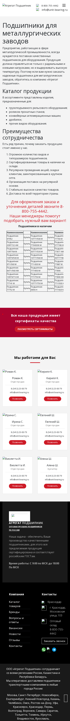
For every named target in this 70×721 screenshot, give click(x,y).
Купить (27, 237)
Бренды (14, 612)
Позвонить (17, 398)
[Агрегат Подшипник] (16, 5)
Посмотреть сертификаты (35, 329)
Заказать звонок (54, 641)
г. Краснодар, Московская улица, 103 (58, 611)
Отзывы (14, 640)
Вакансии (15, 628)
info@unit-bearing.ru (55, 10)
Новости (15, 634)
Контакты (15, 646)
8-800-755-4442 (50, 5)
